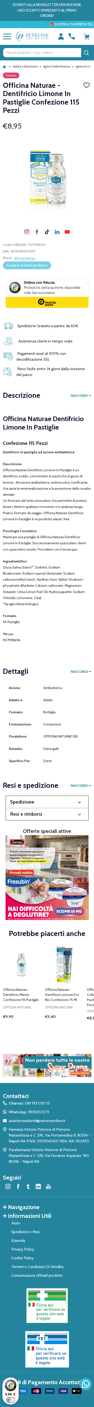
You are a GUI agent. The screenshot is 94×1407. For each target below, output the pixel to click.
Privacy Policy (22, 1249)
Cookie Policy (22, 1258)
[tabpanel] (22, 990)
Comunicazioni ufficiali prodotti (36, 1275)
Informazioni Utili (29, 1215)
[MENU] (6, 36)
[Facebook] (37, 232)
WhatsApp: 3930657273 (29, 1112)
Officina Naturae (24, 258)
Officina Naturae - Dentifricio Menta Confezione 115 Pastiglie (21, 994)
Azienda (18, 1240)
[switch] (10, 1400)
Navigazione (24, 1207)
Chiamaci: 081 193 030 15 (29, 1103)
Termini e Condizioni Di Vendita (37, 1266)
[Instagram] (26, 232)
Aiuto (15, 1223)
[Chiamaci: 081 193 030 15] (72, 36)
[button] (47, 802)
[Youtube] (67, 232)
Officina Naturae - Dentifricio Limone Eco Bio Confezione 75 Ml (62, 994)
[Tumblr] (47, 232)
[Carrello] (86, 36)
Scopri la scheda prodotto (27, 265)
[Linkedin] (57, 232)
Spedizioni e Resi (25, 1231)
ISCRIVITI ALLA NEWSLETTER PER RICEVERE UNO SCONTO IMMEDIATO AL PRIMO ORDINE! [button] (47, 10)
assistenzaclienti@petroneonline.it (37, 1120)
